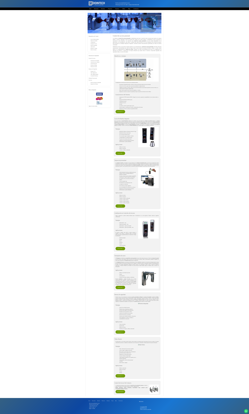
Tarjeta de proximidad (94, 40)
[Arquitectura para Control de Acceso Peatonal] (137, 69)
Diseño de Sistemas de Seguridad (96, 82)
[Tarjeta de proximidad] (148, 177)
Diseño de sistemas (93, 49)
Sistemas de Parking (94, 65)
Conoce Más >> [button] (120, 153)
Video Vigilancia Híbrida (94, 74)
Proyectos (103, 400)
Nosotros (108, 400)
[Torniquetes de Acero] (148, 278)
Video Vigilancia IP (94, 72)
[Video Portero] (141, 344)
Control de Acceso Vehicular (95, 62)
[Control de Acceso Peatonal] (124, 23)
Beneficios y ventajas (94, 48)
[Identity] (99, 102)
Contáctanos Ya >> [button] (120, 111)
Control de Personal (94, 63)
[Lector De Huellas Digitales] (148, 136)
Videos (112, 400)
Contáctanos (121, 400)
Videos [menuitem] (123, 8)
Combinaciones (93, 42)
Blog (116, 400)
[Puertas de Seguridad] (143, 303)
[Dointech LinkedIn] (146, 403)
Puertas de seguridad (94, 45)
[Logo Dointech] (97, 3)
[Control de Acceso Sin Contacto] (154, 389)
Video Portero (93, 46)
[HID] (99, 94)
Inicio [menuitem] (90, 8)
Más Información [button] (120, 391)
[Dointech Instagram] (143, 403)
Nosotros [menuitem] (117, 8)
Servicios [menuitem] (103, 8)
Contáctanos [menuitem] (136, 8)
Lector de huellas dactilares (95, 39)
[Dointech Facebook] (141, 403)
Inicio (89, 400)
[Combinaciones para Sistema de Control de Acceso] (148, 228)
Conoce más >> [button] (120, 287)
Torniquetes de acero (120, 255)
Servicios (98, 400)
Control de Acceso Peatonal (95, 60)
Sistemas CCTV (93, 71)
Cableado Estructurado (93, 78)
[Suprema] (99, 98)
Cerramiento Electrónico (94, 75)
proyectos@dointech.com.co (95, 403)
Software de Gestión (94, 66)
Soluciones (96, 8)
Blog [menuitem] (129, 8)
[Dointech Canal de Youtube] (148, 403)
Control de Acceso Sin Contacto (123, 383)
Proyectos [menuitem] (110, 8)
